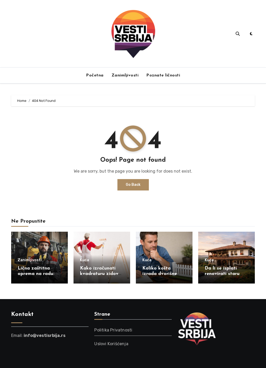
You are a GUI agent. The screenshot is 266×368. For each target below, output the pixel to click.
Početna (95, 75)
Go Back (133, 184)
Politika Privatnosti (113, 330)
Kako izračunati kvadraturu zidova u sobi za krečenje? (101, 274)
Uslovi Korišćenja (111, 343)
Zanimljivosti (125, 75)
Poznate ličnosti (163, 75)
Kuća (84, 260)
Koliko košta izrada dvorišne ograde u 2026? (160, 274)
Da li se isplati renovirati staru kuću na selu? (222, 274)
